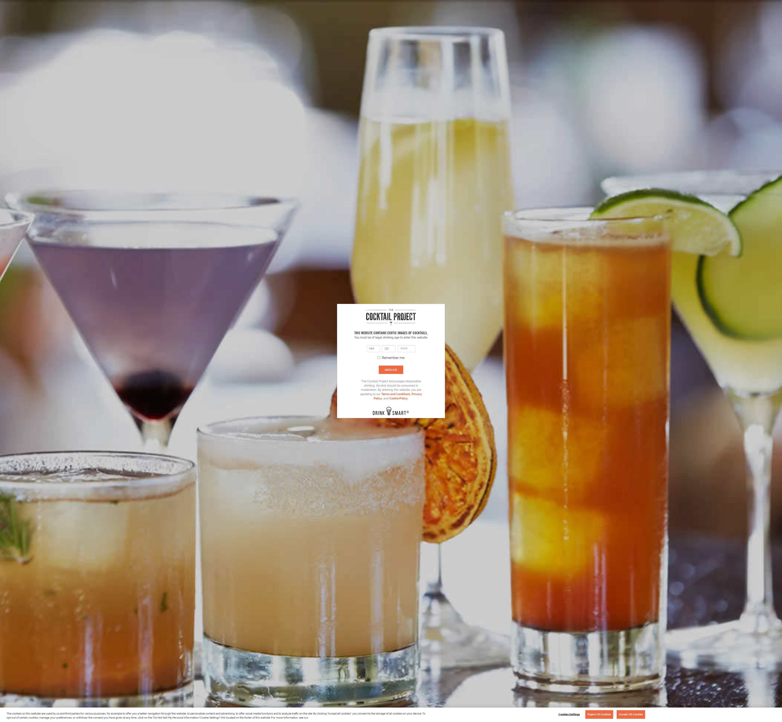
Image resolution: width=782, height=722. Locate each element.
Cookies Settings (569, 714)
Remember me (393, 358)
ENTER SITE (391, 369)
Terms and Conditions (395, 394)
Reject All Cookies (599, 714)
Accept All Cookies (631, 714)
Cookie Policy (398, 398)
